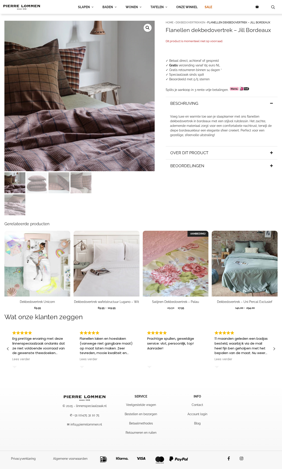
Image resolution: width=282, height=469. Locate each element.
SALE (208, 7)
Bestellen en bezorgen (141, 414)
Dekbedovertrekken (190, 22)
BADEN (107, 7)
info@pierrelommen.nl (86, 424)
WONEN (132, 7)
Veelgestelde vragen (141, 405)
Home (169, 22)
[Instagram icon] (239, 458)
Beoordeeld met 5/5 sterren (189, 79)
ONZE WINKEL (187, 7)
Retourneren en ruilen (141, 432)
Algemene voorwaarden (70, 458)
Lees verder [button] (21, 359)
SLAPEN (84, 7)
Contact (197, 405)
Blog (197, 423)
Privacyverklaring (23, 458)
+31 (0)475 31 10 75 (86, 415)
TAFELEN (157, 7)
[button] (148, 28)
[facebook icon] (231, 458)
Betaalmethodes (141, 423)
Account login (197, 414)
